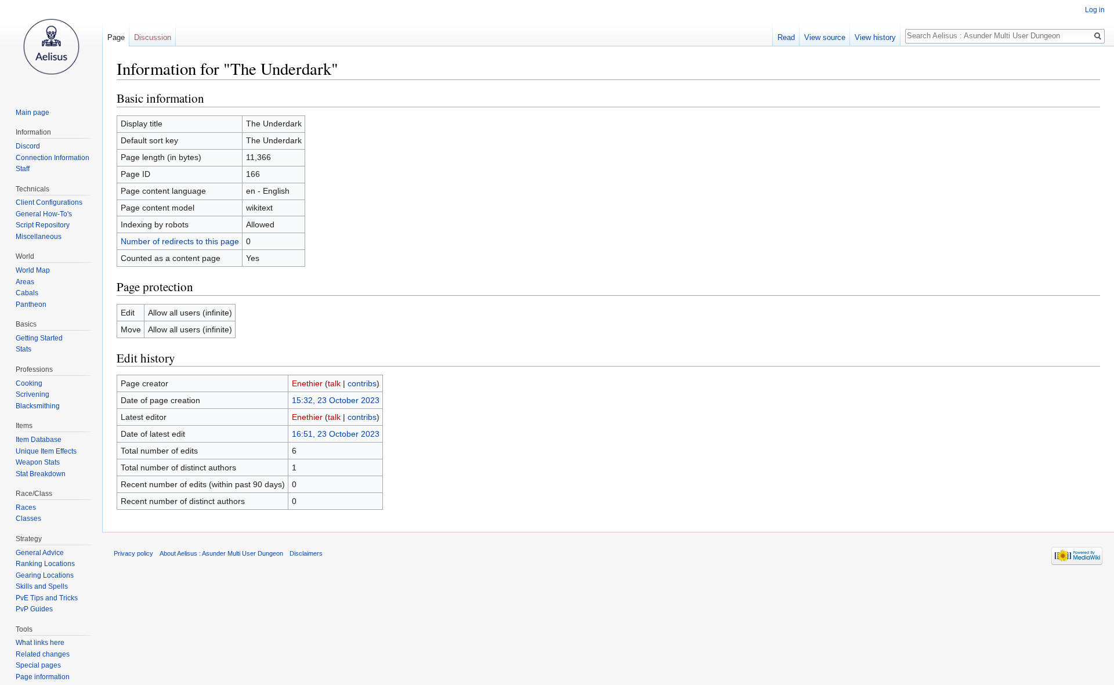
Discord (28, 146)
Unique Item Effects (46, 451)
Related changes (43, 654)
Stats (23, 349)
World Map (33, 270)
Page (116, 37)
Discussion (152, 37)
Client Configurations (49, 202)
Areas (25, 282)
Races (26, 507)
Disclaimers (306, 553)
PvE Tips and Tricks (47, 598)
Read (786, 37)
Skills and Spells (42, 586)
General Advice (40, 553)
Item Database (39, 440)
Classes (28, 518)
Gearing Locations (45, 575)
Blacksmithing (38, 406)
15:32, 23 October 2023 (335, 400)
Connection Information (52, 158)
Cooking (29, 383)
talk (334, 383)
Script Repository (43, 225)
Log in (1095, 10)
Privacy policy (133, 553)
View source (824, 37)
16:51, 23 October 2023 (335, 433)
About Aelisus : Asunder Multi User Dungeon (221, 553)
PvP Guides (34, 609)
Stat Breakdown (41, 474)
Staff (23, 169)
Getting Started (39, 338)
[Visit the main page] (51, 46)
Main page (32, 112)
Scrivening (32, 394)
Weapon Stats (38, 462)
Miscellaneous (39, 237)
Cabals (27, 293)
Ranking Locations (45, 564)
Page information (43, 677)
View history (875, 37)
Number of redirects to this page (180, 241)
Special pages (38, 665)
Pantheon (31, 304)
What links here (40, 643)
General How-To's (44, 214)
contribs (362, 383)
